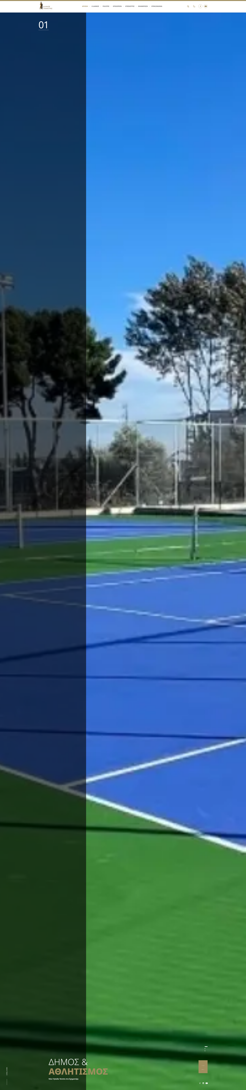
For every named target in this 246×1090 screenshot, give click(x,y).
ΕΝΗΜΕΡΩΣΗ (143, 6)
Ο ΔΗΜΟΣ (95, 6)
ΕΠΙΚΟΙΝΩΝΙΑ (156, 6)
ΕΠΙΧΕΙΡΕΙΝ (117, 6)
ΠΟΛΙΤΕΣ (106, 6)
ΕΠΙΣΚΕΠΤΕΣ (129, 6)
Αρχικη (85, 6)
